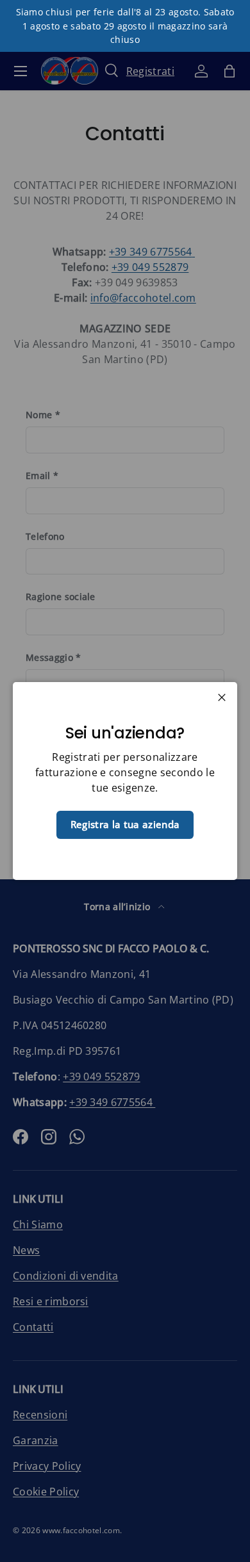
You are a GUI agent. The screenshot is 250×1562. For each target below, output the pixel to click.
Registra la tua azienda (125, 824)
